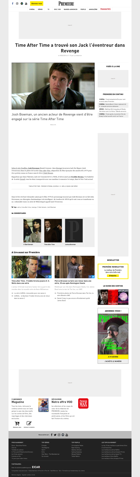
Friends (44, 445)
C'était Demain (48, 173)
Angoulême (93, 9)
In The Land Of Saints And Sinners (22, 452)
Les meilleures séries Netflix (111, 450)
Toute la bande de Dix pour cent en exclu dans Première (112, 100)
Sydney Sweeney (77, 452)
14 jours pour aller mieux (19, 458)
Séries (40, 9)
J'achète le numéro (113, 361)
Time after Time (49, 244)
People (83, 9)
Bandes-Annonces (70, 9)
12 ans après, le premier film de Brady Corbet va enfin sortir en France (112, 115)
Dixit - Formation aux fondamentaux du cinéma (72, 470)
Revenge (59, 168)
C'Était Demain (28, 244)
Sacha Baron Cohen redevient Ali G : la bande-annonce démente (112, 105)
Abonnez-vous (36, 3)
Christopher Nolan (77, 445)
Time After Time (44, 170)
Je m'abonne (113, 357)
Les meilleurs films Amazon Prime (112, 458)
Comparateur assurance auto (19, 470)
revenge (33, 207)
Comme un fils (16, 456)
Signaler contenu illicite (28, 475)
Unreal (22, 179)
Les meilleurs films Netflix (110, 456)
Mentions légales (16, 475)
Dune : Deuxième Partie (19, 445)
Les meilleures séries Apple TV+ (112, 454)
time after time (26, 207)
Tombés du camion (17, 450)
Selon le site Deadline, (20, 168)
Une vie (14, 447)
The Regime (45, 447)
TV (48, 9)
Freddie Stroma (77, 177)
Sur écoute (45, 456)
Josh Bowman (33, 168)
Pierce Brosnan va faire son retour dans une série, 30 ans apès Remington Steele (73, 282)
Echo (43, 452)
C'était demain (41, 207)
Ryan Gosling (76, 447)
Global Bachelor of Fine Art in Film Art (38, 470)
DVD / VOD (57, 9)
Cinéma (32, 9)
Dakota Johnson (77, 450)
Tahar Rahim (76, 456)
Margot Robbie (76, 454)
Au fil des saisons (17, 454)
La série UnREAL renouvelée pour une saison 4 (30, 293)
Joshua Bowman (70, 244)
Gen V (43, 450)
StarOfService (54, 470)
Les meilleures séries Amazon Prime (113, 452)
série (19, 207)
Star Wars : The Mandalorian (50, 454)
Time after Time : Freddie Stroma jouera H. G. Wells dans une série (53, 186)
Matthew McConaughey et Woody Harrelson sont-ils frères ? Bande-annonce (112, 110)
